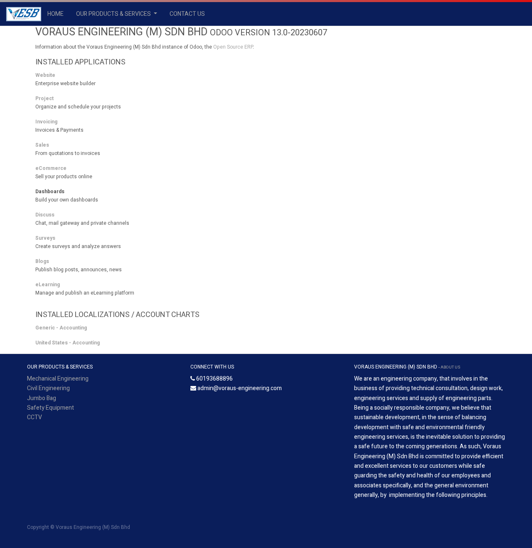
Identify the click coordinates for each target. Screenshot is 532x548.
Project (44, 98)
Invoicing (46, 121)
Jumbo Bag (41, 398)
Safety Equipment (50, 407)
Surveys (45, 238)
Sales (42, 145)
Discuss (44, 215)
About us (450, 367)
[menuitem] (55, 14)
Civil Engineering (48, 388)
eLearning (47, 284)
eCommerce (50, 168)
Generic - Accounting (61, 328)
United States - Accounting (67, 342)
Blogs (42, 261)
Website (45, 75)
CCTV (34, 417)
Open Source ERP (233, 47)
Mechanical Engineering (58, 378)
